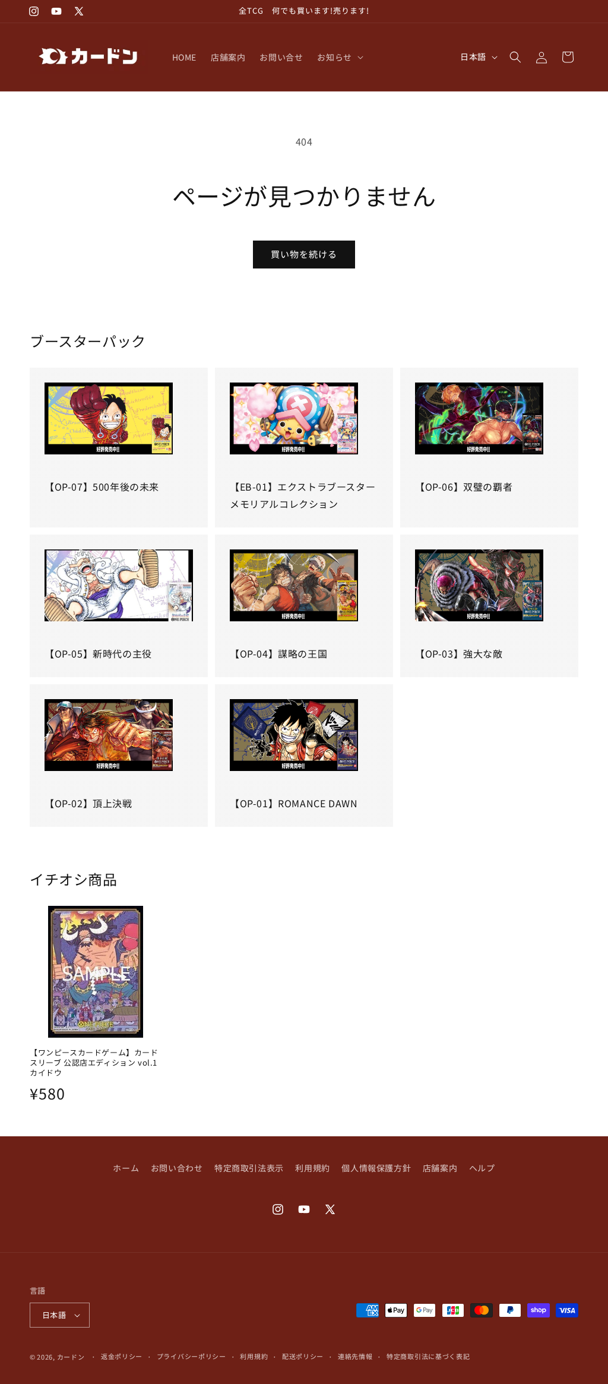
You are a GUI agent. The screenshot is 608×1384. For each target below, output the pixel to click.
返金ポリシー (121, 1356)
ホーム (126, 1168)
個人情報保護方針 (376, 1168)
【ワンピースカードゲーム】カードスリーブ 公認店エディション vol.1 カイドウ (94, 1063)
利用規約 (312, 1168)
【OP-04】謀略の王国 (278, 653)
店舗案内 (440, 1168)
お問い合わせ (177, 1168)
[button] (339, 57)
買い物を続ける (304, 254)
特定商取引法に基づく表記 (428, 1356)
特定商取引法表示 (249, 1168)
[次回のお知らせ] (410, 11)
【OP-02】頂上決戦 (88, 803)
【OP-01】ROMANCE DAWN (293, 803)
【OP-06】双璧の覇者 (463, 486)
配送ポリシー (303, 1356)
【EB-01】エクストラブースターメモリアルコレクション (302, 495)
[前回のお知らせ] (198, 11)
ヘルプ (482, 1168)
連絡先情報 (355, 1356)
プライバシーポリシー (191, 1356)
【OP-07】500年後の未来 (102, 486)
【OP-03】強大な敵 (459, 653)
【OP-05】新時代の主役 (98, 653)
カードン (71, 1356)
